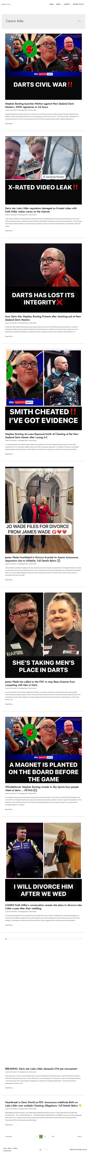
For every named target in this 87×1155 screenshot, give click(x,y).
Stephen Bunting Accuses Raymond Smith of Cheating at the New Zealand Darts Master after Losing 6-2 (41, 435)
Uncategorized (22, 110)
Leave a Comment (11, 110)
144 (52, 1136)
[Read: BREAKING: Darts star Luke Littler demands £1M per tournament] (43, 1001)
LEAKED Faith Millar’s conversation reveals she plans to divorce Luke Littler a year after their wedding (43, 906)
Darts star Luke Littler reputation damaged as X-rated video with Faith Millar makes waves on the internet (41, 209)
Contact (67, 4)
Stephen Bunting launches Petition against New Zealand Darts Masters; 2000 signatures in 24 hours (39, 105)
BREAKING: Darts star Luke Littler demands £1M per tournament (41, 1069)
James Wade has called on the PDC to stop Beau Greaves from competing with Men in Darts (40, 683)
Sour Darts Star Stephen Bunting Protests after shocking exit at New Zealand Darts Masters (43, 318)
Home (51, 4)
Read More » (9, 124)
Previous (8, 1136)
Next (80, 1136)
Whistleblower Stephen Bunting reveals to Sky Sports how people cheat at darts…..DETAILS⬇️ (42, 788)
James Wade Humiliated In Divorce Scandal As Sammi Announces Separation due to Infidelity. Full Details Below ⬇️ (41, 559)
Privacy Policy (78, 4)
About (58, 4)
